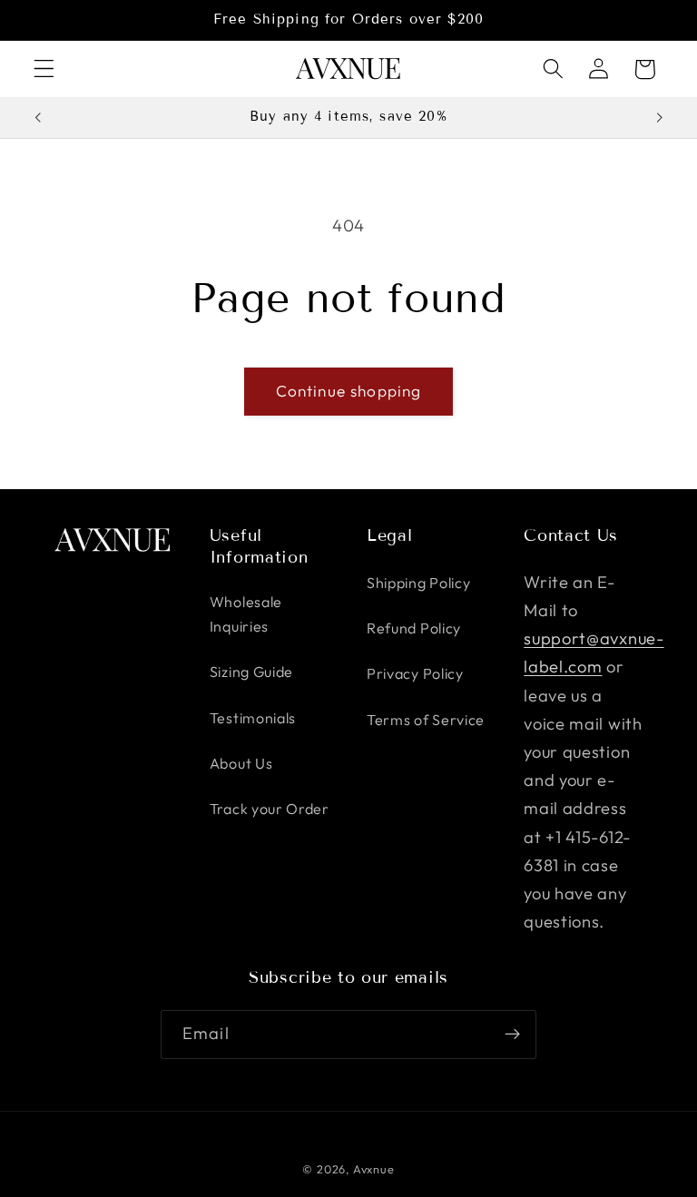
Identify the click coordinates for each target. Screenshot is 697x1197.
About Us (241, 763)
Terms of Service (426, 720)
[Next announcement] (659, 117)
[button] (44, 69)
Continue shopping (349, 390)
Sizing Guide (251, 671)
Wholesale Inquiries (246, 614)
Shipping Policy (418, 583)
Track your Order (269, 809)
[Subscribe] (512, 1034)
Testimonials (253, 718)
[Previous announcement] (38, 117)
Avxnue (374, 1169)
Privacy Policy (415, 673)
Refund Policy (414, 628)
